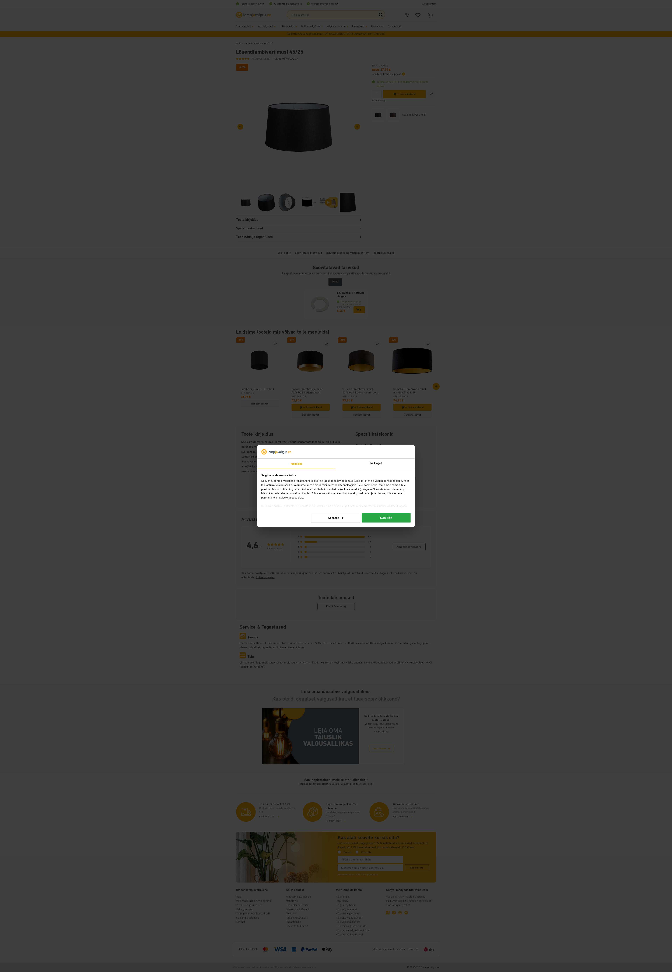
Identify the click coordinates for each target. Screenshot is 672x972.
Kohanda (333, 517)
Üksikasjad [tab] (375, 463)
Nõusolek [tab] (297, 463)
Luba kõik (386, 517)
